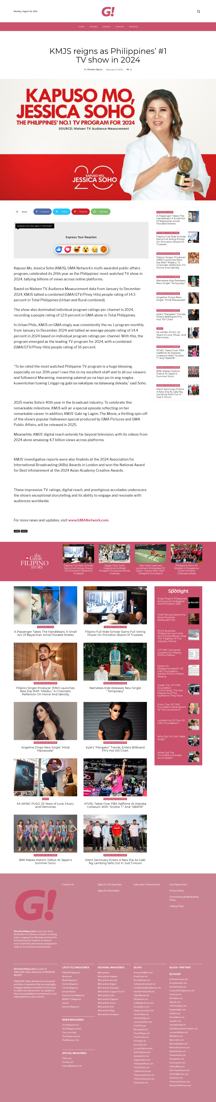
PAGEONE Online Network (168, 254)
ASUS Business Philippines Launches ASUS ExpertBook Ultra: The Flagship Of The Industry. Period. (171, 636)
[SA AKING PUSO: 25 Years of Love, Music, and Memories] (193, 332)
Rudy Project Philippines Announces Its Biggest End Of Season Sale (172, 601)
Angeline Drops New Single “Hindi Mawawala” (171, 298)
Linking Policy (177, 906)
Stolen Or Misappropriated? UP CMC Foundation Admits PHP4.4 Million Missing (170, 671)
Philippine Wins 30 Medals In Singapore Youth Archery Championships (186, 569)
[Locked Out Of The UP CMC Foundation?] (193, 724)
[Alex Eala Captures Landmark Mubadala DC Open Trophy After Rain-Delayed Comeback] (150, 553)
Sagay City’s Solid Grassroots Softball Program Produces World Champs (114, 569)
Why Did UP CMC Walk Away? (171, 738)
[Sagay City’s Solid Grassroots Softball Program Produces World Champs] (114, 553)
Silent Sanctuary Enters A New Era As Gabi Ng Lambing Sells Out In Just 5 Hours (170, 393)
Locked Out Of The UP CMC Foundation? (171, 722)
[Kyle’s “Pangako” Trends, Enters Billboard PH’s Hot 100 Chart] (193, 314)
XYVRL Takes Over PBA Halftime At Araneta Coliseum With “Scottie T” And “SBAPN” (170, 354)
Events (24, 531)
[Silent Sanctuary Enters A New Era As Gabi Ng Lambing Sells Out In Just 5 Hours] (193, 389)
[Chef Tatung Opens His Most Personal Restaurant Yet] (193, 618)
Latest (17, 531)
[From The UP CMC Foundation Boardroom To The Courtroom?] (193, 708)
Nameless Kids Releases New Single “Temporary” (170, 282)
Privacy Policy (177, 890)
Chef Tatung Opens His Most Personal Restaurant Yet (171, 617)
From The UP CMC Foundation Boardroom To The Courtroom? (171, 707)
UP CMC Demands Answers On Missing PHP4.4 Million (169, 652)
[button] (198, 11)
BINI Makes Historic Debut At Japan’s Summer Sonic (168, 374)
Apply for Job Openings (110, 884)
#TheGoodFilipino (165, 212)
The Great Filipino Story (168, 233)
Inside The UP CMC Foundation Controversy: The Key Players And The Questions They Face (170, 690)
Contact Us (68, 884)
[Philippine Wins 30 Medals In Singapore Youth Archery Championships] (186, 553)
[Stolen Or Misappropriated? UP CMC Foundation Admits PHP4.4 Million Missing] (193, 670)
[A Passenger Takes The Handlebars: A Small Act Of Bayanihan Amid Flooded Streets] (193, 216)
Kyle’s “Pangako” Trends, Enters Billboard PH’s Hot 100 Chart (171, 317)
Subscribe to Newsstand (147, 884)
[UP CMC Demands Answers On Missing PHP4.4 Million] (193, 654)
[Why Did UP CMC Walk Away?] (193, 740)
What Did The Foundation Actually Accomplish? (169, 755)
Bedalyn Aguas (94, 69)
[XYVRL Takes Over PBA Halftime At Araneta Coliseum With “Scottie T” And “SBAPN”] (193, 351)
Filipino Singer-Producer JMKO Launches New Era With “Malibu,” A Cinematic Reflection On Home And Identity (171, 262)
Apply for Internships (108, 890)
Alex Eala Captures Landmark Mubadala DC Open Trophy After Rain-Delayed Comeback (150, 569)
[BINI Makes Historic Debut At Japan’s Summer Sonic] (193, 371)
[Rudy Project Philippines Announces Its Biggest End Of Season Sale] (193, 602)
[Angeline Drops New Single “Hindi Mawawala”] (193, 297)
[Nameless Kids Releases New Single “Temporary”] (193, 281)
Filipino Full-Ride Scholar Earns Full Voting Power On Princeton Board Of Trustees (171, 240)
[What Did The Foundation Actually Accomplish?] (193, 756)
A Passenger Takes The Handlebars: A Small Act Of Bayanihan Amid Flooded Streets (170, 219)
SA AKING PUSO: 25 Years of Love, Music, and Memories (171, 335)
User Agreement (178, 884)
